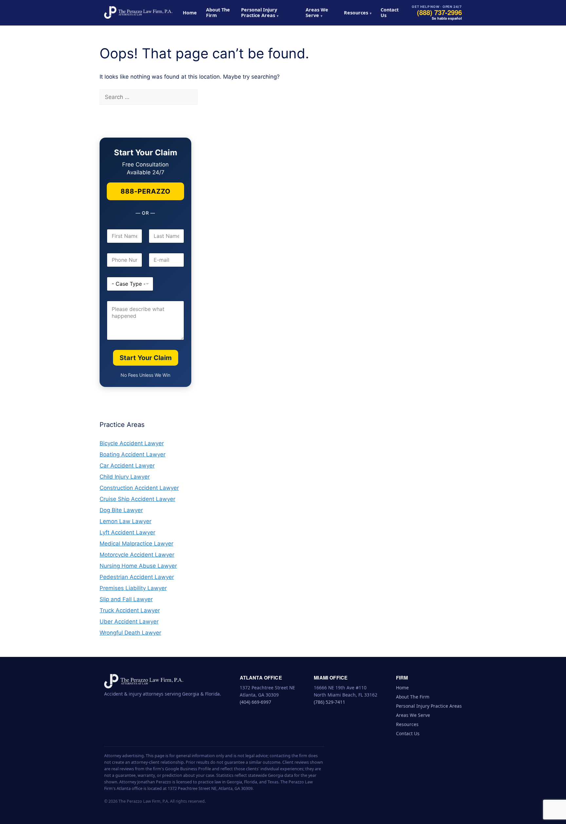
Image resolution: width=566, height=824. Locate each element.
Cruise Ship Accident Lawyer (137, 499)
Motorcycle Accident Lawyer (137, 554)
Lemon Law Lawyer (125, 521)
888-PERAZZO (146, 191)
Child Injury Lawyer (125, 476)
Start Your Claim (146, 358)
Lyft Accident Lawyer (127, 532)
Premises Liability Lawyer (133, 588)
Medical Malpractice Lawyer (136, 543)
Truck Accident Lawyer (130, 610)
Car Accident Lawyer (127, 465)
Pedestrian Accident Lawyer (137, 577)
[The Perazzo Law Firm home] (138, 12)
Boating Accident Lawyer (132, 454)
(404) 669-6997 (255, 702)
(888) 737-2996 (439, 12)
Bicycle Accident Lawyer (132, 443)
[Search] (208, 97)
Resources (356, 13)
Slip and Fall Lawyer (126, 599)
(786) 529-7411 (329, 702)
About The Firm (218, 12)
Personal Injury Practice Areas (259, 12)
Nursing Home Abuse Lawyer (138, 566)
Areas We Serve (317, 12)
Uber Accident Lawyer (129, 621)
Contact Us (390, 12)
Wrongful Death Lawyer (130, 632)
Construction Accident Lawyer (139, 488)
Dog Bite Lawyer (121, 510)
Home (190, 13)
